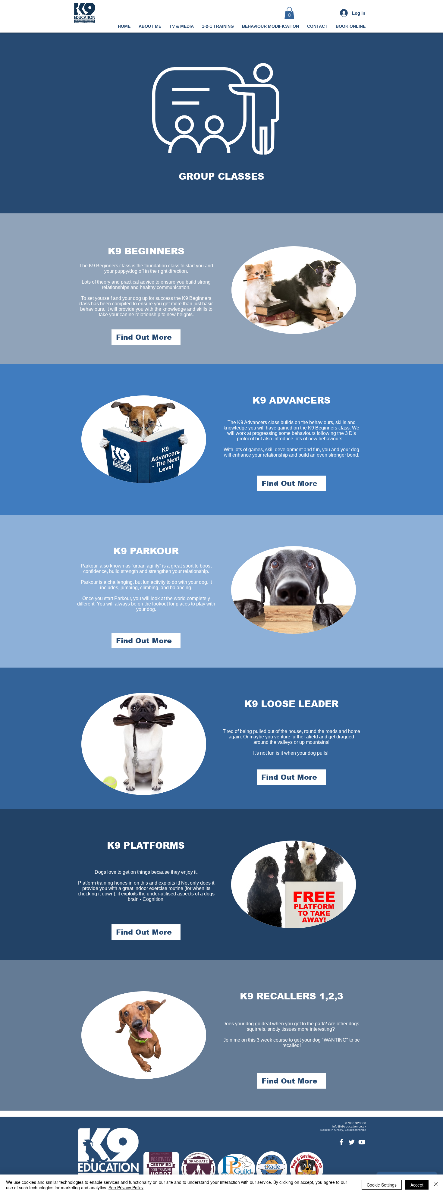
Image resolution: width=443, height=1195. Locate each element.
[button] (289, 13)
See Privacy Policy (125, 1187)
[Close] (435, 1184)
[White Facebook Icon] (341, 1142)
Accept (416, 1185)
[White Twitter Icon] (351, 1142)
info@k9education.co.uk (349, 1126)
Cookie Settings (382, 1185)
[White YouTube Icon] (362, 1142)
